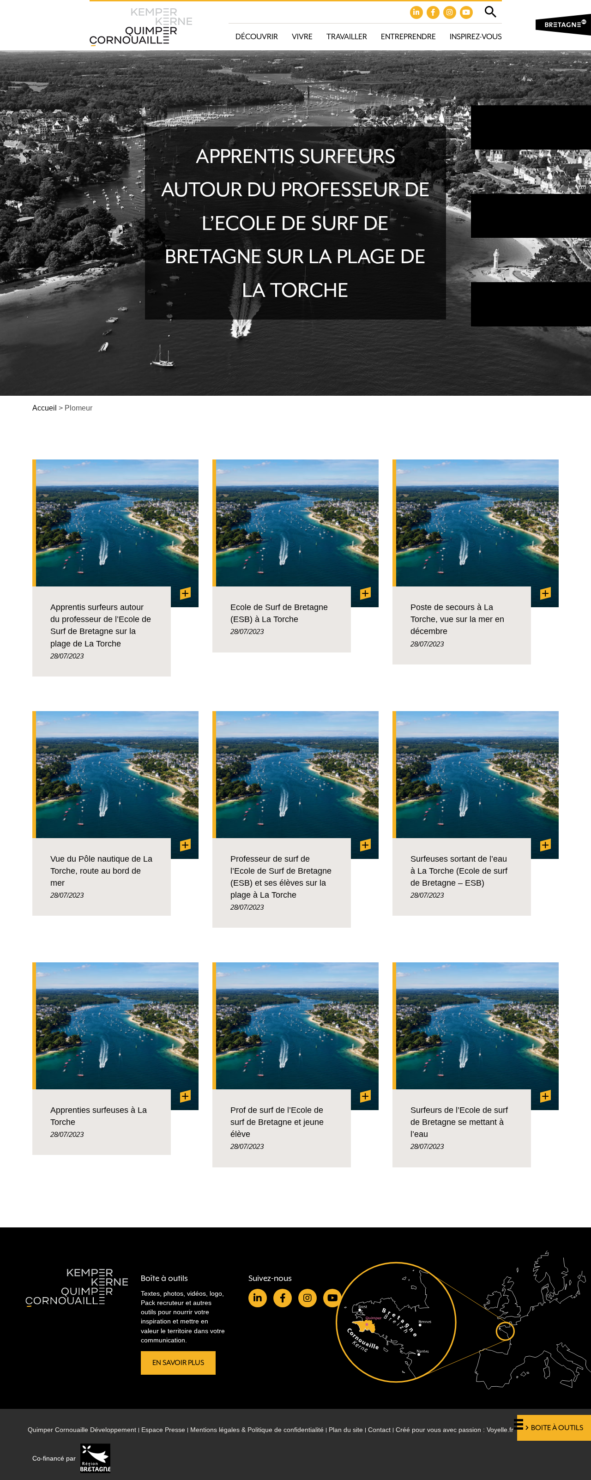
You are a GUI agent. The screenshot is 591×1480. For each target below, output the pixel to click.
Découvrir (256, 36)
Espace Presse (163, 1429)
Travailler (346, 36)
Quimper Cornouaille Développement (82, 1429)
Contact (379, 1429)
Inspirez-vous (476, 36)
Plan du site (346, 1429)
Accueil (44, 408)
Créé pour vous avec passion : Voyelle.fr (454, 1429)
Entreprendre (408, 36)
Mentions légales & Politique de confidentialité (257, 1429)
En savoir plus (178, 1363)
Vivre (302, 36)
